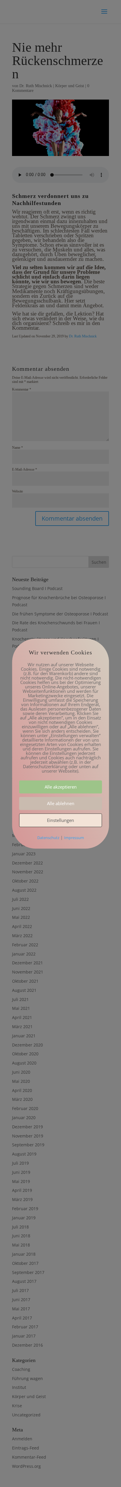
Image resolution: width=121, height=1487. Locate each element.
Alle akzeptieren (61, 787)
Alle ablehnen (60, 803)
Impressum (74, 837)
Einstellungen (60, 820)
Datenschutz (48, 837)
